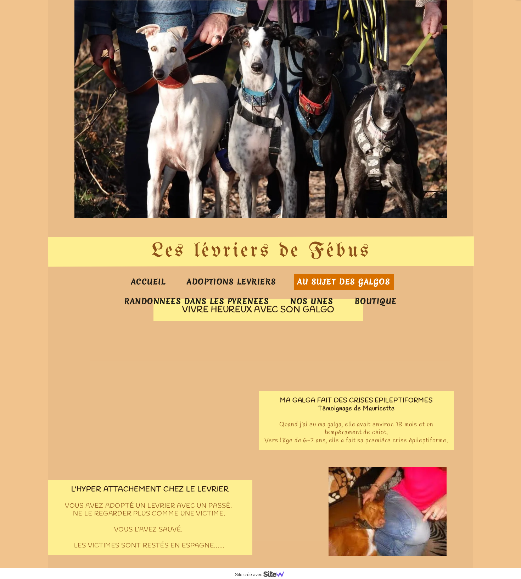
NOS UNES (311, 301)
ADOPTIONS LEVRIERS (231, 282)
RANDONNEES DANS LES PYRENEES (196, 301)
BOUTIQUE (376, 301)
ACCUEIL (148, 282)
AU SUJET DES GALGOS (343, 282)
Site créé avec (249, 574)
